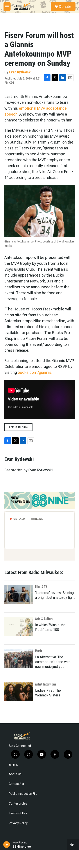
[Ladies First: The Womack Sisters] (18, 691)
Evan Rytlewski (20, 72)
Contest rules (18, 803)
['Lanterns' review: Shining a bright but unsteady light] (18, 594)
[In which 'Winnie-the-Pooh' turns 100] (18, 626)
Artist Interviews (45, 684)
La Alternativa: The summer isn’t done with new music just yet (52, 662)
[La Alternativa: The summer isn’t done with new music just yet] (18, 658)
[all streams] (73, 844)
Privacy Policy (18, 823)
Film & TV (41, 586)
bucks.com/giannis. (35, 372)
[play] (6, 844)
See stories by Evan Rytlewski (28, 469)
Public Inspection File (23, 793)
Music (39, 650)
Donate (65, 7)
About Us (15, 774)
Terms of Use (18, 813)
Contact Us (16, 784)
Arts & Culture (18, 427)
